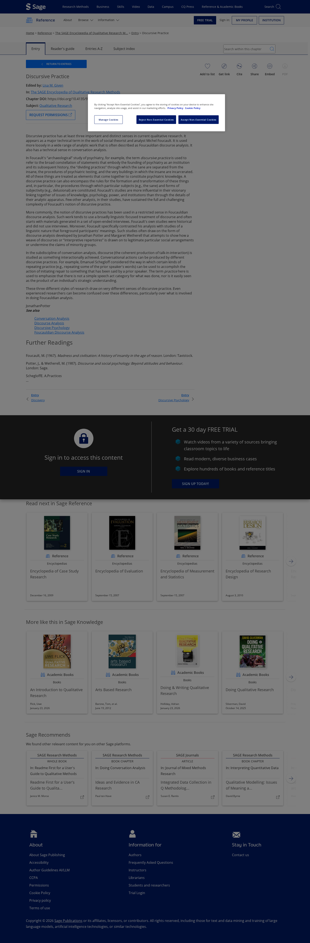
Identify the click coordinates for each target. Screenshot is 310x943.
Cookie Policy (192, 108)
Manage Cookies (108, 119)
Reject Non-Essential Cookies (156, 119)
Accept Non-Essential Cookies (198, 119)
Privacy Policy (175, 108)
